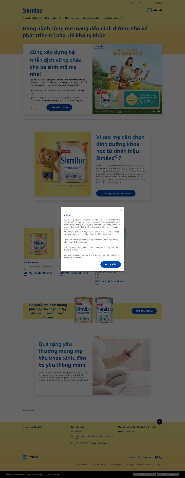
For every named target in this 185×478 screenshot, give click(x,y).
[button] (110, 264)
